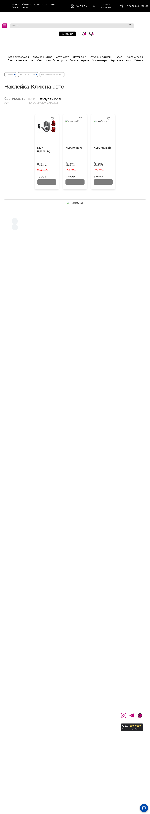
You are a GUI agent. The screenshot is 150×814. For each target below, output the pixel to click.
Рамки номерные (18, 60)
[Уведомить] (46, 182)
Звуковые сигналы (100, 57)
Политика (47, 728)
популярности (51, 99)
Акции (69, 714)
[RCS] (75, 240)
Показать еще (76, 203)
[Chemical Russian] (75, 236)
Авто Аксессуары (18, 57)
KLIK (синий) (73, 147)
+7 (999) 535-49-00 (136, 6)
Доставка (71, 721)
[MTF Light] (75, 231)
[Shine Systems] (75, 244)
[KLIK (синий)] (75, 132)
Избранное (72, 738)
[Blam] (75, 294)
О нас (44, 714)
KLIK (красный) (43, 149)
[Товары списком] (135, 97)
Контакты (81, 5)
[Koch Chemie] (75, 259)
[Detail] (75, 262)
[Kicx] (75, 311)
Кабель (119, 57)
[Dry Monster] (75, 256)
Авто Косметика (42, 57)
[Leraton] (75, 251)
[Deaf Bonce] (75, 314)
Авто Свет (62, 57)
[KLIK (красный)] (46, 132)
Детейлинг (79, 57)
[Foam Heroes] (75, 253)
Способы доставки (105, 6)
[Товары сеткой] (140, 97)
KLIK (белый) (102, 147)
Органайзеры (135, 57)
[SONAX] (75, 248)
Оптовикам (48, 721)
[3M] (75, 264)
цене (32, 99)
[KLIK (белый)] (103, 132)
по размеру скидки (43, 102)
